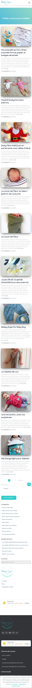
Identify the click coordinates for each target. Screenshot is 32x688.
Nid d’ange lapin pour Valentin (15, 458)
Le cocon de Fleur (9, 237)
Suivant (20, 480)
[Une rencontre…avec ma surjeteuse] (16, 401)
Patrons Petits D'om (7, 507)
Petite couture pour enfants (10, 513)
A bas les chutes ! (7, 551)
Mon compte (6, 655)
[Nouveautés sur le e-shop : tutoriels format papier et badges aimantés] (16, 36)
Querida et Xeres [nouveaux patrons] (12, 548)
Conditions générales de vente (12, 663)
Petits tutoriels (6, 531)
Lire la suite (5, 68)
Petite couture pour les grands (10, 516)
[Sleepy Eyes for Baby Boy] (16, 313)
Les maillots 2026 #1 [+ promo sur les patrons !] (15, 545)
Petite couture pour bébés (9, 510)
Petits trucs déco (7, 528)
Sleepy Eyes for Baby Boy (13, 327)
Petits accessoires (7, 519)
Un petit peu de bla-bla (8, 534)
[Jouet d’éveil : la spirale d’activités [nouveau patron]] (16, 266)
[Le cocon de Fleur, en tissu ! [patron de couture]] (16, 177)
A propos (4, 581)
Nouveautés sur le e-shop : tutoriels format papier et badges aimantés (14, 52)
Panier (4, 659)
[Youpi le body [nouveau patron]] (16, 86)
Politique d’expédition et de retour (14, 666)
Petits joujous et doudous (9, 525)
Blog (3, 584)
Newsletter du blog (7, 587)
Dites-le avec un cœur (8, 554)
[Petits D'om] (6, 3)
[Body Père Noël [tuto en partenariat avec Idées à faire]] (16, 132)
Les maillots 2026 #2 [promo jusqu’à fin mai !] (14, 542)
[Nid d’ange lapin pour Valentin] (16, 445)
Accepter (15, 684)
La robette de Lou (9, 372)
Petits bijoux (5, 522)
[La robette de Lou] (16, 358)
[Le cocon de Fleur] (16, 223)
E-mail (6, 488)
